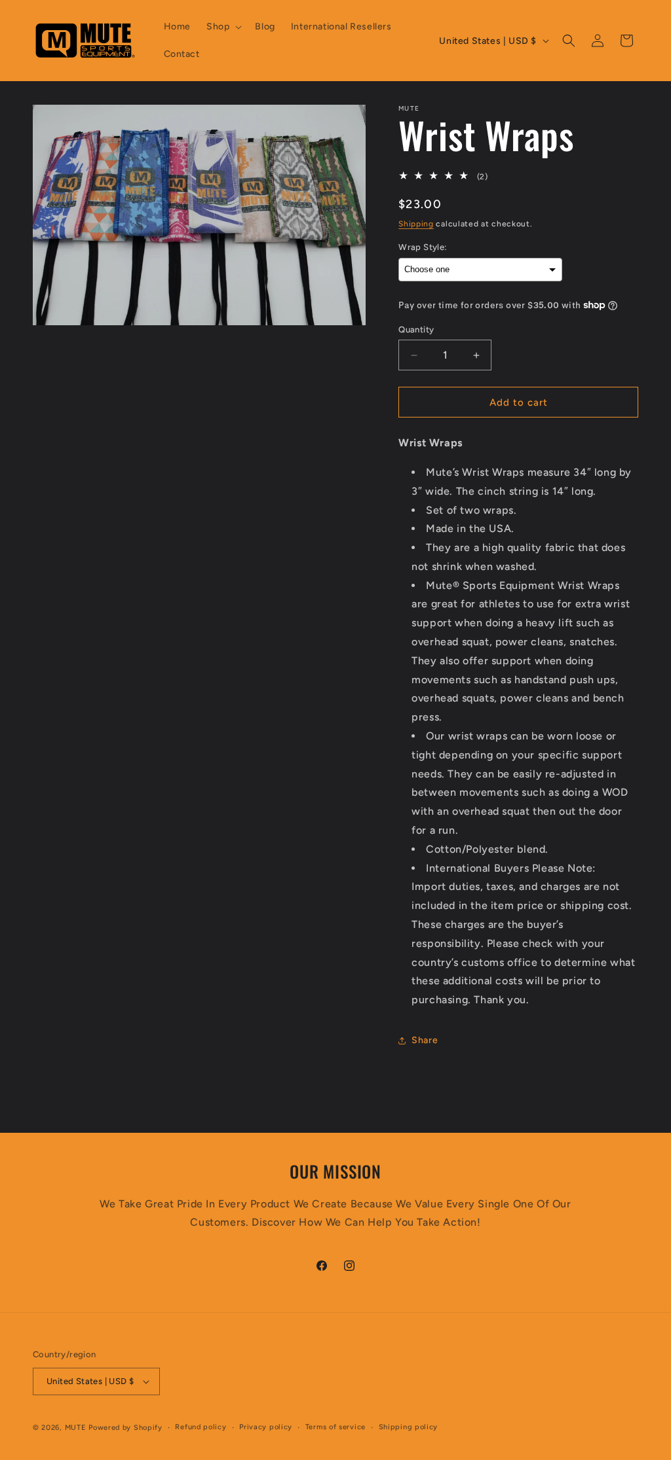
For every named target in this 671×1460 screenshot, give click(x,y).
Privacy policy (265, 1427)
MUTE (75, 1427)
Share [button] (425, 1040)
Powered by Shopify (125, 1427)
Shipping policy (408, 1427)
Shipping (416, 223)
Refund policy (200, 1427)
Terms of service (335, 1427)
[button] (223, 27)
